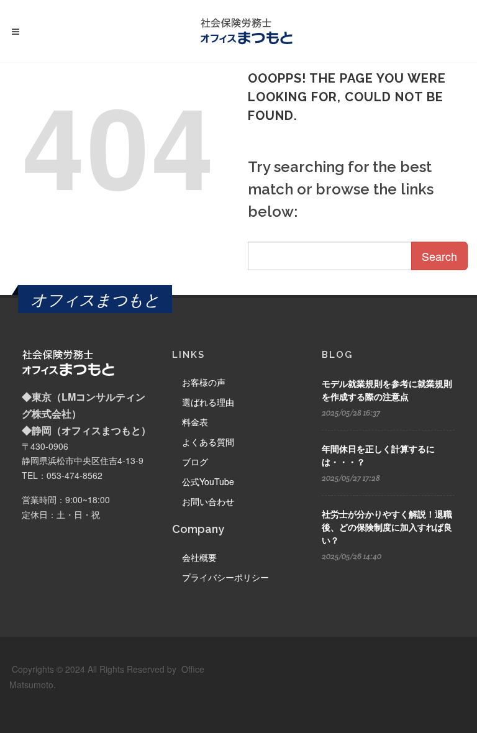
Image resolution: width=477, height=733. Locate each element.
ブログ (195, 461)
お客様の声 (203, 382)
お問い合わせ (208, 501)
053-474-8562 (74, 475)
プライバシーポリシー (225, 577)
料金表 (195, 422)
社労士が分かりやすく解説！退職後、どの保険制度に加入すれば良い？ (387, 527)
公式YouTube (208, 481)
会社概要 (199, 557)
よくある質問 (208, 441)
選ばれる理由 (208, 402)
